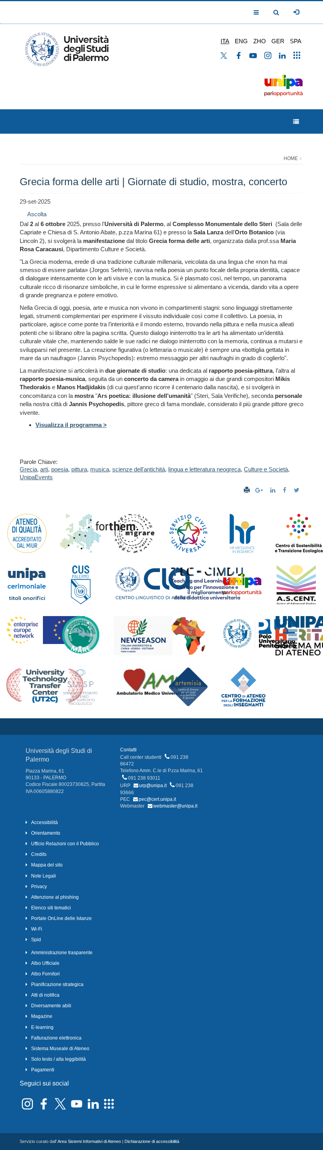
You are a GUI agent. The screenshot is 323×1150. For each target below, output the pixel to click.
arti (44, 469)
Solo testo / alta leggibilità (58, 1059)
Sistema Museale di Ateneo (60, 1048)
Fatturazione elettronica (56, 1038)
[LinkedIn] (273, 490)
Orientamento (45, 833)
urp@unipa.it (153, 785)
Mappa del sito (47, 865)
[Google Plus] (260, 490)
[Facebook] (285, 490)
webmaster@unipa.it (175, 806)
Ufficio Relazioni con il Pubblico (65, 843)
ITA (225, 41)
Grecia (28, 469)
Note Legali (43, 876)
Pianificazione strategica (57, 984)
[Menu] (296, 122)
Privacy (39, 886)
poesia (59, 469)
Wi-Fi (36, 929)
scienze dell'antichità (138, 469)
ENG (241, 41)
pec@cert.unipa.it (157, 799)
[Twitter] (297, 490)
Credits (38, 854)
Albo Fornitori (45, 974)
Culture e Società (266, 469)
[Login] (296, 12)
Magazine (41, 1016)
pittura (79, 469)
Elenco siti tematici (51, 908)
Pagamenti (42, 1070)
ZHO (259, 41)
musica (99, 469)
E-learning (42, 1027)
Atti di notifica (45, 995)
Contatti (128, 750)
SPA (295, 41)
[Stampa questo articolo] (247, 490)
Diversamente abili (51, 1005)
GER (277, 41)
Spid (36, 939)
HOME (291, 158)
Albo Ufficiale (45, 963)
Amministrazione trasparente (62, 952)
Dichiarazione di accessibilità (151, 1141)
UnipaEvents (36, 477)
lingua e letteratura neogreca (204, 469)
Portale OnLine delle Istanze (61, 918)
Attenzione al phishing (55, 897)
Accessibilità (44, 822)
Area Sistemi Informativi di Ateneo (89, 1141)
